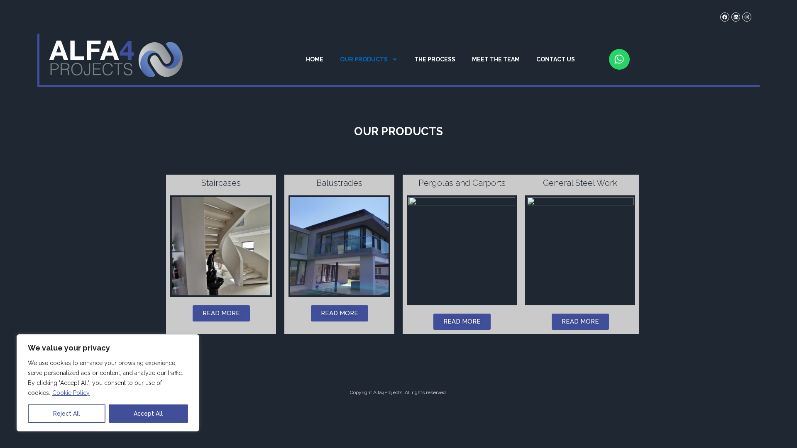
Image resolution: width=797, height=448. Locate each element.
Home (314, 59)
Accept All (148, 413)
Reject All (66, 413)
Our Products (364, 59)
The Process (434, 59)
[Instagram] (746, 17)
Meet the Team (496, 59)
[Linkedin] (736, 17)
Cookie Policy (71, 393)
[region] (108, 382)
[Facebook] (724, 17)
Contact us (555, 59)
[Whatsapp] (619, 59)
